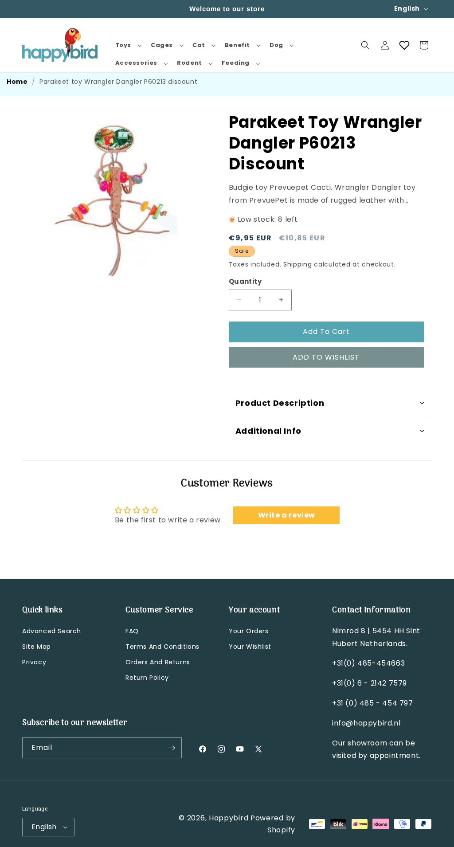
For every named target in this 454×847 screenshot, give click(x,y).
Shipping (297, 264)
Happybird (228, 818)
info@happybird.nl (366, 723)
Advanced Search (51, 631)
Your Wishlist (250, 646)
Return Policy (147, 677)
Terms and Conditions (162, 646)
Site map (36, 646)
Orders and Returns (157, 662)
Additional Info (268, 430)
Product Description (279, 402)
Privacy (34, 662)
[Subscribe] (171, 747)
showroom (367, 743)
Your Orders (249, 631)
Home (17, 81)
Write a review (286, 515)
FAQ (132, 631)
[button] (127, 45)
